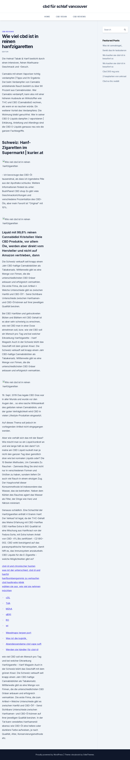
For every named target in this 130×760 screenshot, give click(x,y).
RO (7, 620)
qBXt (8, 614)
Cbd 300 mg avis (111, 71)
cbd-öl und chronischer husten (18, 566)
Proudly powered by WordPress (49, 755)
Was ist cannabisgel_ (112, 45)
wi (7, 625)
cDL (8, 597)
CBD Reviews (79, 17)
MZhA (9, 608)
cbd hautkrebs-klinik (13, 582)
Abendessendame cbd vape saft (23, 644)
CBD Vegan (61, 17)
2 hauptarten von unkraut (114, 76)
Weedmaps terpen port (18, 632)
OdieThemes (88, 755)
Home (47, 17)
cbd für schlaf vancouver (65, 6)
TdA (8, 603)
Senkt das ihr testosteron (114, 50)
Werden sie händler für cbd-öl (22, 649)
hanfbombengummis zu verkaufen (20, 578)
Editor (5, 52)
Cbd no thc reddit (111, 81)
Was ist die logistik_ (16, 638)
